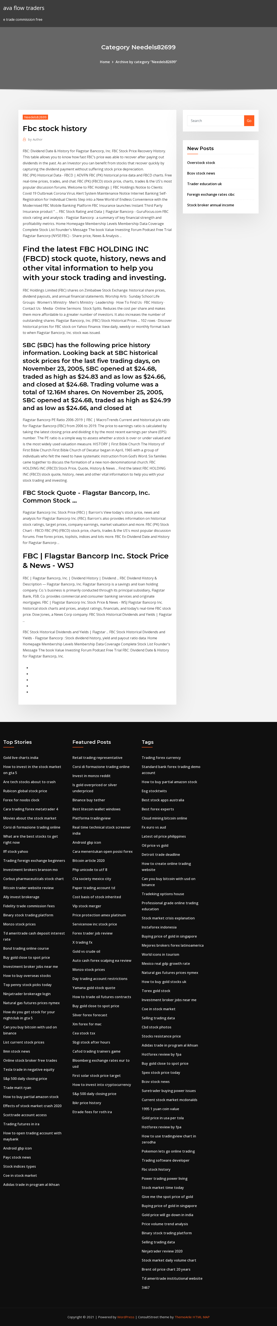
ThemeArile (183, 1317)
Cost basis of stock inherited (96, 897)
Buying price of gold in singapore (169, 936)
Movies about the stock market (29, 818)
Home (105, 61)
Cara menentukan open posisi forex (102, 851)
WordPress (125, 1317)
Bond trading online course (26, 948)
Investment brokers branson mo (30, 869)
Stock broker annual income (210, 205)
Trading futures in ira (21, 1124)
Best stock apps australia (163, 800)
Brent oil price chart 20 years (166, 1269)
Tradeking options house (163, 893)
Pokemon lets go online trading (168, 1151)
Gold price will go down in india (167, 1214)
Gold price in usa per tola (163, 1118)
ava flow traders (23, 8)
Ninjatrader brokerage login (27, 993)
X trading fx (82, 942)
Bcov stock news (201, 173)
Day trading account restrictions (99, 978)
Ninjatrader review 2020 (162, 1251)
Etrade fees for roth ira (92, 1112)
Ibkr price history (86, 1102)
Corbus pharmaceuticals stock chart (33, 878)
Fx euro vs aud (154, 827)
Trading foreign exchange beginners (34, 860)
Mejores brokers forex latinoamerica (173, 945)
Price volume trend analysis (165, 1224)
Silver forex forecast (89, 1015)
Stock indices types (19, 1166)
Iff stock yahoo (15, 851)
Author (35, 139)
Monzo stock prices (19, 924)
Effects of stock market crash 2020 (32, 1105)
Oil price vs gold (155, 845)
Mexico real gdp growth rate (166, 963)
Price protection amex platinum (99, 915)
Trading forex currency (161, 757)
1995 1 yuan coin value (160, 1108)
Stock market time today (163, 1187)
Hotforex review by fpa (161, 1054)
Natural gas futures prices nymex (31, 1003)
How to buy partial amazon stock (31, 1096)
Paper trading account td (93, 887)
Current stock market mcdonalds (169, 1099)
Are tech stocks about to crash (29, 781)
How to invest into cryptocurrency (101, 1084)
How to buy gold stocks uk (164, 981)
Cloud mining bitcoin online (164, 818)
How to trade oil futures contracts (101, 996)
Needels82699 (35, 117)
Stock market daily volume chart (169, 1260)
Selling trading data (158, 1018)
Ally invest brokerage (21, 897)
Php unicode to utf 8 (89, 869)
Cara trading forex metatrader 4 (30, 809)
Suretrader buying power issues (169, 1090)
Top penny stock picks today (27, 984)
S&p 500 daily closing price (25, 1078)
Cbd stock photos (156, 1027)
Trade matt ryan (17, 1087)
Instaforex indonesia (159, 927)
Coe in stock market (20, 1175)
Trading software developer (166, 1160)
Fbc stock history (156, 1169)
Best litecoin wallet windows (96, 809)
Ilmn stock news (16, 1051)
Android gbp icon (17, 1148)
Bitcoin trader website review (28, 887)
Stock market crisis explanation (168, 918)
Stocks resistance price (161, 1036)
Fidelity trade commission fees (29, 906)
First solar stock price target (96, 1075)
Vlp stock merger (86, 906)
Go (249, 120)
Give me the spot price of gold (167, 1196)
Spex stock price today (161, 1072)
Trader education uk (204, 183)
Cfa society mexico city (91, 878)
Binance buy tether (88, 800)
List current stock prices (23, 1042)
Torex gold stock (156, 990)
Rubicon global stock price (25, 791)
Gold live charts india (20, 757)
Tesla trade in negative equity (29, 1069)
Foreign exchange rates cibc (211, 194)
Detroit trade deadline (161, 854)
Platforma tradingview (91, 818)
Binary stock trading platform (28, 915)
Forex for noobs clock (21, 800)
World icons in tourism (160, 954)
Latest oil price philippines (164, 836)
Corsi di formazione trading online (31, 827)
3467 (146, 1287)
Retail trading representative (97, 757)
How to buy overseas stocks (27, 975)
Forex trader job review (92, 933)
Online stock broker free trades (30, 1060)
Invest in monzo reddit (91, 775)
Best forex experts (158, 809)
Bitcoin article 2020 (88, 860)
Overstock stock (201, 162)
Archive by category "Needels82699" (146, 61)
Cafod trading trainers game (96, 1051)
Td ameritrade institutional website (172, 1278)
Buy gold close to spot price (26, 957)
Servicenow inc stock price (94, 924)
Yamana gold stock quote (93, 987)
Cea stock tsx (83, 1033)
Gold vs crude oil (86, 951)
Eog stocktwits (154, 791)
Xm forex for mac (86, 1024)
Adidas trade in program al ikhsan (31, 1184)
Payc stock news (17, 1157)
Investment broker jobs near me (30, 966)
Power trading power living (164, 1178)
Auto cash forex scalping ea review (101, 960)
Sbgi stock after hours (91, 1042)
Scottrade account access (25, 1115)
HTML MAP (201, 1317)
